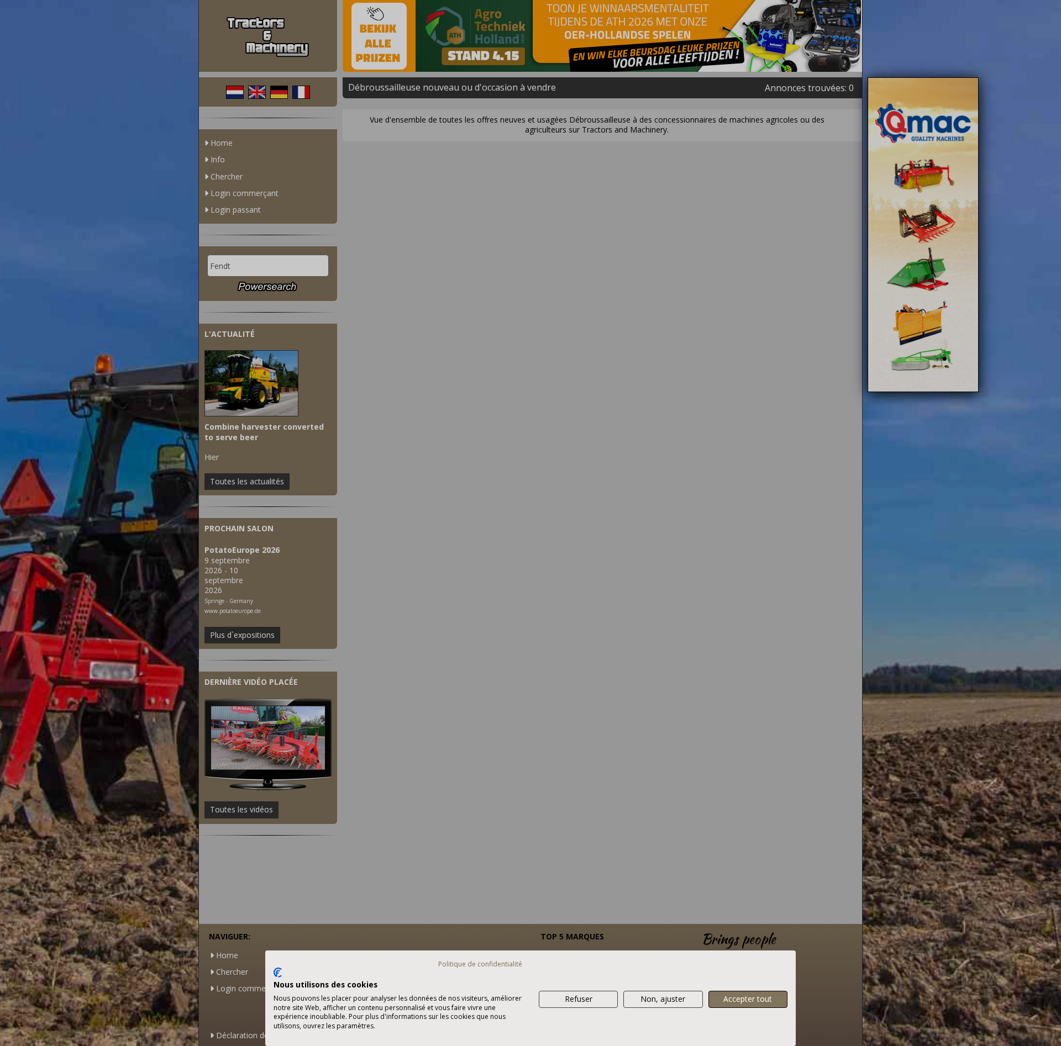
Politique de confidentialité (480, 964)
